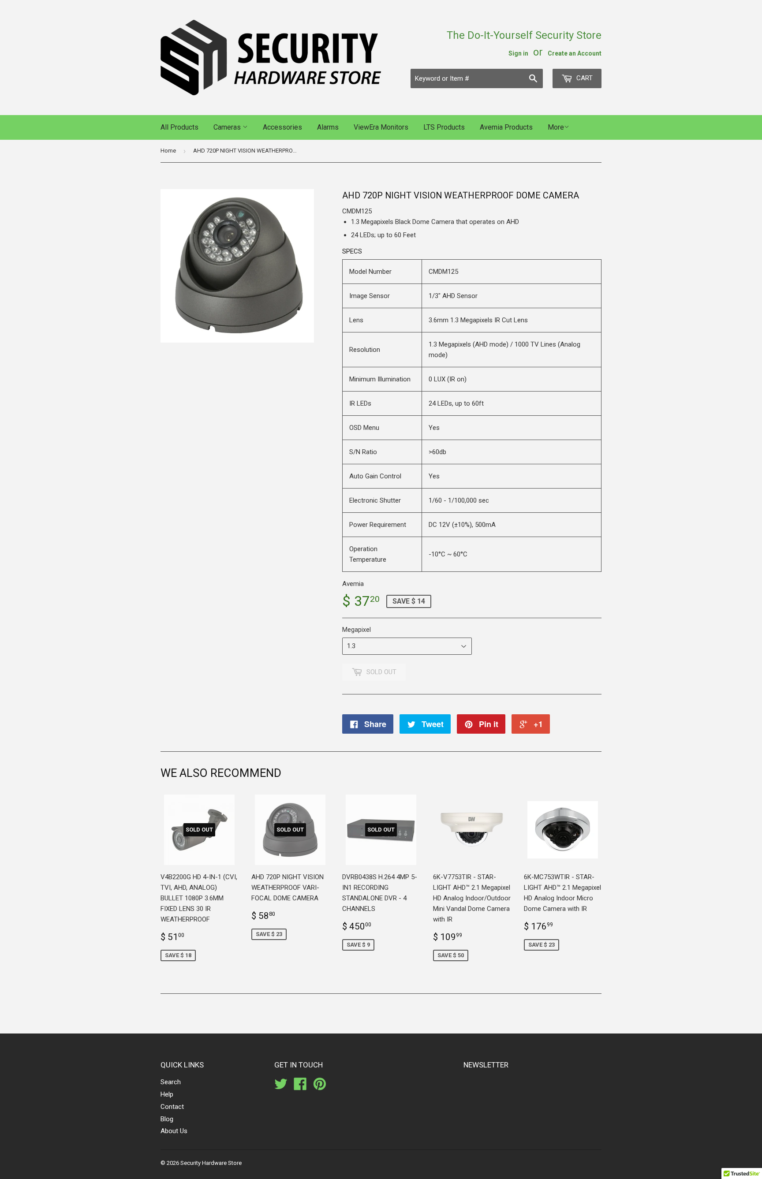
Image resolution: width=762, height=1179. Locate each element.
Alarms (328, 127)
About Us (174, 1131)
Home (168, 150)
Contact (172, 1107)
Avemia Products (506, 127)
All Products (179, 127)
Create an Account (574, 53)
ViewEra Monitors (381, 127)
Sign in (518, 53)
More (556, 127)
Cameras (228, 127)
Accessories (282, 127)
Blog (167, 1119)
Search (171, 1082)
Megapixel (356, 629)
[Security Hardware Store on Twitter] (281, 1087)
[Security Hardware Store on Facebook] (300, 1087)
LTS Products (444, 127)
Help (167, 1094)
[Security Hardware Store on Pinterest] (319, 1087)
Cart (584, 78)
